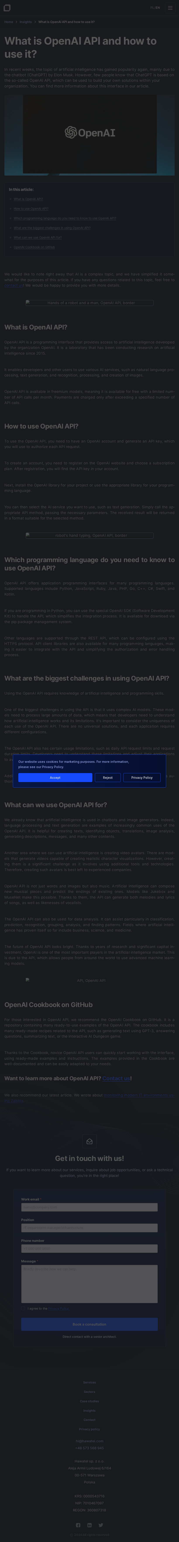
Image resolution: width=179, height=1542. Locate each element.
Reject (108, 777)
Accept (55, 777)
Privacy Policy (142, 777)
